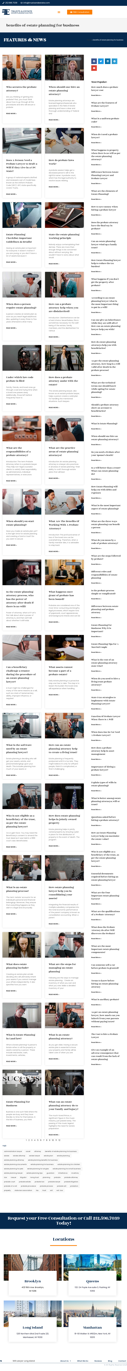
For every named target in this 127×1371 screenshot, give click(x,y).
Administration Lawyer (13, 1151)
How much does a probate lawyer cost (104, 89)
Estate (6, 1156)
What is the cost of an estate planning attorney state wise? (104, 663)
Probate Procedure (28, 1186)
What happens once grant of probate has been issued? (61, 595)
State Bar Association (23, 1190)
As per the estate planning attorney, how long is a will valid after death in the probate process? (105, 365)
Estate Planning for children (69, 1164)
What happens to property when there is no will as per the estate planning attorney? (105, 155)
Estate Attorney (19, 1156)
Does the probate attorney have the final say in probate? (104, 225)
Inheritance (62, 1173)
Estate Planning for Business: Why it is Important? (101, 628)
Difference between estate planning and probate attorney (104, 609)
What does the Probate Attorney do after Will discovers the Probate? (103, 930)
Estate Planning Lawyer (13, 1173)
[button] (59, 12)
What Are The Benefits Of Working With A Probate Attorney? (64, 524)
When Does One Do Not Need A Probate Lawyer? (105, 734)
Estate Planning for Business (18, 1103)
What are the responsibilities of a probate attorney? (18, 451)
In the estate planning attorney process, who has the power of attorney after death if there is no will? (20, 599)
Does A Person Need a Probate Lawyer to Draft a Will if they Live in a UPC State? (21, 165)
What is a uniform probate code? (105, 120)
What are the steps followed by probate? (106, 557)
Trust (44, 1190)
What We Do (82, 1361)
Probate (57, 1177)
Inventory (75, 1173)
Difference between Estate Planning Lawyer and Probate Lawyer (104, 175)
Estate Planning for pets (13, 1169)
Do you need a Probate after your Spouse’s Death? (105, 454)
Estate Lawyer (34, 1156)
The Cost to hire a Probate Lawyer (104, 1036)
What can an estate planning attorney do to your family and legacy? (63, 1105)
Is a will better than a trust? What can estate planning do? (105, 471)
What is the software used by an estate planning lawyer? (19, 748)
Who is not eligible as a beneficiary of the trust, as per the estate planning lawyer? (20, 821)
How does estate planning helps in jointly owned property (64, 819)
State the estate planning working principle (64, 236)
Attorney (37, 1151)
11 (56, 1140)
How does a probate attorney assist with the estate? (63, 381)
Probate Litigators (71, 1182)
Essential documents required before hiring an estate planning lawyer (104, 877)
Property (7, 1190)
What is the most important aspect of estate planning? (106, 507)
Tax (37, 1190)
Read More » (11, 113)
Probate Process (46, 1186)
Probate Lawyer (54, 1182)
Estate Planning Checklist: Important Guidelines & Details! (19, 238)
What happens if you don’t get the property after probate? (105, 282)
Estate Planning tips (35, 1173)
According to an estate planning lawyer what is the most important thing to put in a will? (104, 302)
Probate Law (39, 1182)
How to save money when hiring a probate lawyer (104, 208)
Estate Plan (48, 1156)
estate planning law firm (21, 13)
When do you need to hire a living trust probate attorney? (105, 681)
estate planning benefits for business (43, 1160)
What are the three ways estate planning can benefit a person (105, 524)
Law (5, 1177)
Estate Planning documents (15, 1164)
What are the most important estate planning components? (105, 949)
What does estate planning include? (17, 966)
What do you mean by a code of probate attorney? (104, 542)
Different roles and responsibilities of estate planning (104, 574)
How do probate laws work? (61, 162)
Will (51, 1190)
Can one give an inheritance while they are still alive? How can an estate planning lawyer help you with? (106, 324)
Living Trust (34, 1177)
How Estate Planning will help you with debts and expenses (104, 490)
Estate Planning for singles (38, 1169)
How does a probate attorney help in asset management (102, 751)
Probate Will (61, 1186)
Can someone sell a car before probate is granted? (105, 966)
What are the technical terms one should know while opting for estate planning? (103, 387)
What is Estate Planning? (104, 423)
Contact (122, 1361)
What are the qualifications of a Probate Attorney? (105, 913)
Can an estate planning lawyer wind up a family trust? (104, 244)
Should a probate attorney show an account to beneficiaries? (105, 408)
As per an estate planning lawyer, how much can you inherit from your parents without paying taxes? (105, 1017)
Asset (28, 1151)
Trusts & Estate (21, 11)
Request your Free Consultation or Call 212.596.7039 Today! (63, 1221)
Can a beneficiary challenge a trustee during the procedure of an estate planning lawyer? (21, 674)
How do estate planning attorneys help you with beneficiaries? (103, 345)
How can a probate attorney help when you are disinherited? (63, 307)
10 (53, 1140)
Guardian (50, 1173)
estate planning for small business (67, 1169)
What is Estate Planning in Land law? (20, 1036)
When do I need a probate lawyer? (104, 136)
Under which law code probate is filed (19, 379)
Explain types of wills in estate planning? (103, 784)
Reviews (98, 1361)
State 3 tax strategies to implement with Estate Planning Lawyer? (103, 700)
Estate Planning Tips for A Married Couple (105, 646)
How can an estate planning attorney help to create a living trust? (63, 748)
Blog (110, 1361)
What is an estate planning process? (17, 889)
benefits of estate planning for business (61, 1151)
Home (89, 40)
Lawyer (13, 1177)
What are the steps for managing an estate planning (62, 967)
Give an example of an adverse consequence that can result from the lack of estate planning (105, 1054)
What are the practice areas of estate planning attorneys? (63, 451)
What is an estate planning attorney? (60, 1036)
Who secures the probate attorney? (21, 89)
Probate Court (9, 1182)
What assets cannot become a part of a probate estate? (61, 670)
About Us (64, 1361)
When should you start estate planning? (20, 523)
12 (59, 1140)
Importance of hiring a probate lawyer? (103, 768)
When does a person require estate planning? (21, 306)
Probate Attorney (71, 1177)
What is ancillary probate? (105, 999)
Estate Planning (63, 1156)
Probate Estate (25, 1182)
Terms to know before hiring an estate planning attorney (104, 984)
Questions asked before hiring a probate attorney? (105, 819)
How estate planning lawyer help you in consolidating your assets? (61, 893)
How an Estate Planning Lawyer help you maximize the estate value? (105, 836)
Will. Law (60, 1190)
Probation (74, 1186)
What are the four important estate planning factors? (105, 896)
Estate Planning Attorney (14, 1160)
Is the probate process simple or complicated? (103, 592)
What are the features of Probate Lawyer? (104, 104)
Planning (46, 1177)
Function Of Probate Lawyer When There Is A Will (105, 718)
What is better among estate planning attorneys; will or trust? (106, 801)
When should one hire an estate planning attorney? (64, 90)
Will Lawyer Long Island (24, 1360)
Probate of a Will (10, 1186)
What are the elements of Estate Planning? (104, 192)
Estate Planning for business (42, 1164)
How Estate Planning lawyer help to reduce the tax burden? (106, 263)
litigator (23, 1177)
